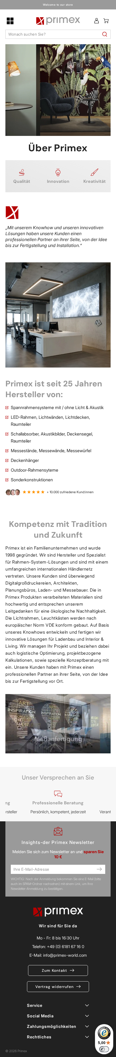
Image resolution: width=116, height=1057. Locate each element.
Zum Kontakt (54, 970)
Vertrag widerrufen (54, 986)
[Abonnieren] (99, 869)
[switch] (104, 1049)
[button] (10, 21)
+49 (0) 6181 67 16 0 (65, 946)
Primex (22, 1051)
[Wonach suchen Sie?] (105, 34)
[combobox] (58, 34)
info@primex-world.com (65, 955)
